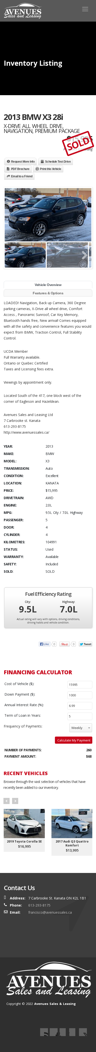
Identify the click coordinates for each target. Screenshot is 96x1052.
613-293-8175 (39, 905)
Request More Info (23, 161)
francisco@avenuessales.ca (50, 912)
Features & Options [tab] (48, 293)
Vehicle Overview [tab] (48, 285)
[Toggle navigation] (85, 9)
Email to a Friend (21, 176)
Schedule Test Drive (58, 161)
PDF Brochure (20, 169)
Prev (6, 801)
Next (15, 801)
